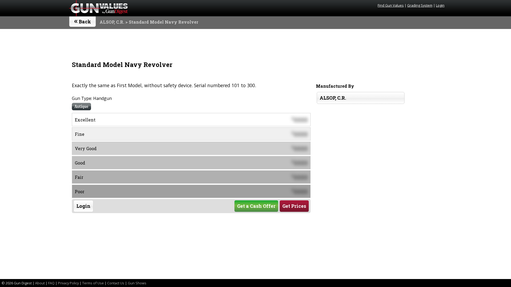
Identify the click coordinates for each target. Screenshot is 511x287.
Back (82, 20)
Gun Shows (137, 283)
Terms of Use (93, 283)
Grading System (419, 5)
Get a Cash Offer (256, 206)
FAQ (51, 283)
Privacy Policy (68, 283)
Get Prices (294, 206)
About (40, 283)
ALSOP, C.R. (112, 22)
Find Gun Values (391, 5)
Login (440, 5)
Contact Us (115, 283)
